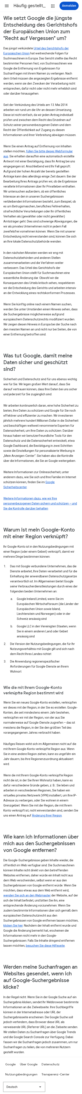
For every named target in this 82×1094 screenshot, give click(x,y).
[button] (7, 6)
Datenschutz (51, 1064)
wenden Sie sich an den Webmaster (27, 895)
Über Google (29, 1064)
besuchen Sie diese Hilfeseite (45, 945)
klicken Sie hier (13, 925)
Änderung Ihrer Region (47, 815)
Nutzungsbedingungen (21, 1074)
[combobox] (24, 1087)
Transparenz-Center (56, 1074)
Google (10, 1064)
